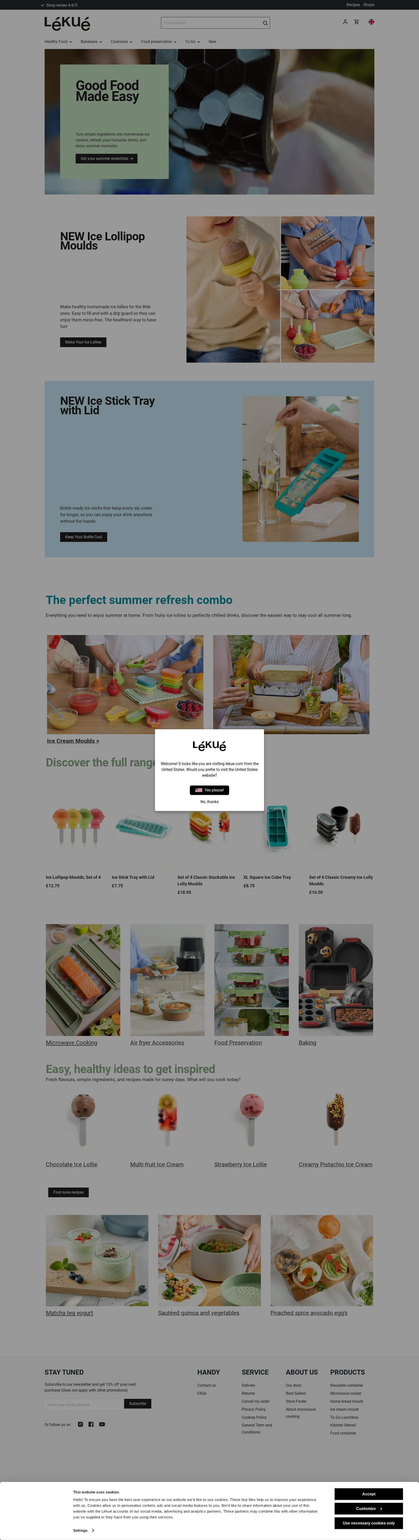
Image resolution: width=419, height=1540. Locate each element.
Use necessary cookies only (369, 1523)
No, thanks (210, 802)
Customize (366, 1509)
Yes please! (214, 790)
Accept (368, 1494)
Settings (80, 1530)
